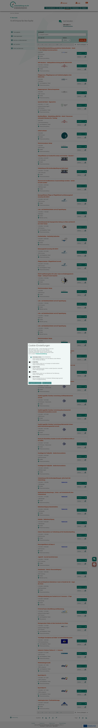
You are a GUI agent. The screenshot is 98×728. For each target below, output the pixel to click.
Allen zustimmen (47, 383)
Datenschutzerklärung (41, 353)
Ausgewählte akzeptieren (35, 383)
